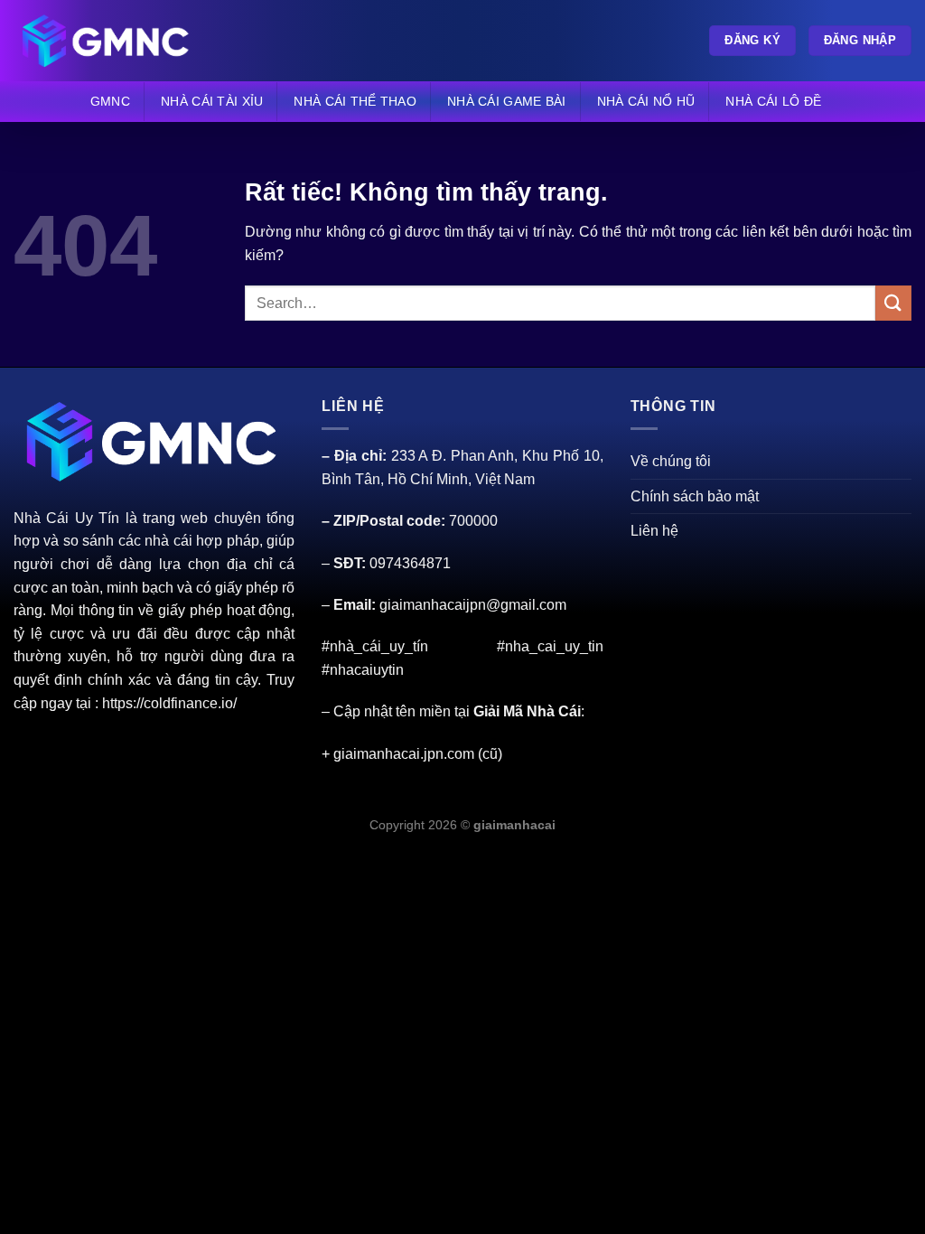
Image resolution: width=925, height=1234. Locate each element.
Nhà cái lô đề (773, 101)
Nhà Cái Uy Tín (66, 518)
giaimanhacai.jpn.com (403, 754)
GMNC (110, 101)
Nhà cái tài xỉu (212, 101)
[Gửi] (893, 303)
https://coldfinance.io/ (169, 703)
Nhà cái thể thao (355, 101)
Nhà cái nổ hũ (646, 101)
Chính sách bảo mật (695, 496)
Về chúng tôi (671, 461)
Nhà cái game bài (506, 101)
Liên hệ (654, 530)
